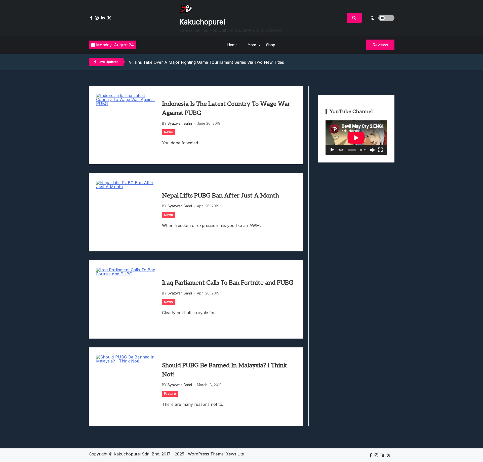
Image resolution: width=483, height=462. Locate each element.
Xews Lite (235, 453)
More (252, 45)
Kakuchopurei (202, 22)
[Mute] (372, 149)
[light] (379, 18)
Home (232, 45)
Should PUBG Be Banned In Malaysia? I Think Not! (224, 370)
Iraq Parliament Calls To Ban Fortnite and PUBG (227, 282)
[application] (356, 137)
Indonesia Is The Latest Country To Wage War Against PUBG (226, 108)
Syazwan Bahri (180, 123)
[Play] (332, 149)
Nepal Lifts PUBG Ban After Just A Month (220, 195)
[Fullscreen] (380, 149)
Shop (270, 45)
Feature (170, 393)
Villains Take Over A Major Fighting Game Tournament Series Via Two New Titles (206, 62)
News (168, 132)
